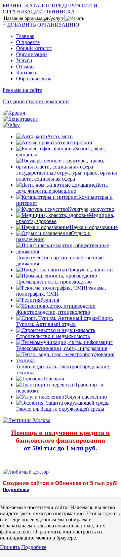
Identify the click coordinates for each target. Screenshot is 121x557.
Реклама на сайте (22, 90)
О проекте (28, 42)
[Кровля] (14, 113)
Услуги (24, 60)
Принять (10, 547)
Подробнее (33, 547)
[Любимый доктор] (26, 472)
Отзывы (25, 66)
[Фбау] (11, 125)
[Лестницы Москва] (26, 420)
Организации (31, 54)
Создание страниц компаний (36, 101)
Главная (25, 36)
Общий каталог (34, 48)
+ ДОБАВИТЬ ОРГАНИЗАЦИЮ (41, 25)
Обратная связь (33, 78)
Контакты (27, 72)
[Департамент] (20, 119)
